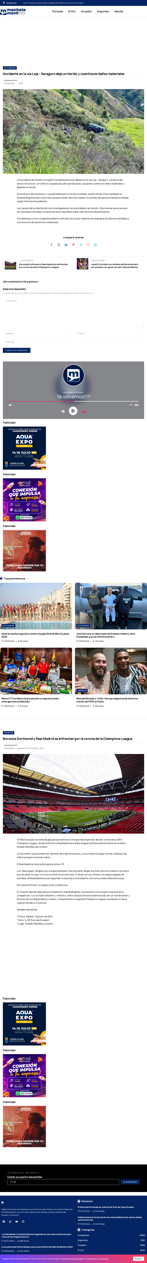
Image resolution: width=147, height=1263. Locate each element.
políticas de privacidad (73, 1258)
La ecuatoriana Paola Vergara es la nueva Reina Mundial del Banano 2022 (37, 1246)
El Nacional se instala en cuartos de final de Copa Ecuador (106, 1207)
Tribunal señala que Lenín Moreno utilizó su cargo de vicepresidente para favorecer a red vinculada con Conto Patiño (74, 3)
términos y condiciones (98, 1258)
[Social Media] (3, 1221)
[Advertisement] (73, 39)
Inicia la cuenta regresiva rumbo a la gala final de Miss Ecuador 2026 (35, 635)
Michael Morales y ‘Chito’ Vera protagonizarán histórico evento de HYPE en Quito (107, 700)
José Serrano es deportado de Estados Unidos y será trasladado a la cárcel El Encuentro (105, 635)
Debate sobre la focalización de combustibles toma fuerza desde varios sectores (110, 1218)
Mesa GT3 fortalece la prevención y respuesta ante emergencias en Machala (30, 700)
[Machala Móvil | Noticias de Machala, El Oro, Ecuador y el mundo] (13, 11)
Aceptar (139, 1258)
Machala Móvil (10, 80)
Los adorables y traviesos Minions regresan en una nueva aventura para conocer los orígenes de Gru (36, 1235)
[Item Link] (36, 606)
